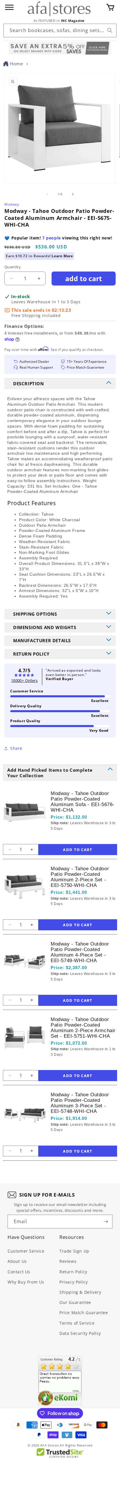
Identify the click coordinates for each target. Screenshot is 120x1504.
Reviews (67, 1261)
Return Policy (73, 1271)
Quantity (12, 266)
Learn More (62, 255)
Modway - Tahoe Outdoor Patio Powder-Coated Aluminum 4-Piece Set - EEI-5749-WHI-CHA (80, 952)
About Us (17, 1261)
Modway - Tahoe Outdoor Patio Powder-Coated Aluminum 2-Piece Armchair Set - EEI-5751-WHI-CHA (83, 1028)
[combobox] (60, 30)
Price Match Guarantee (83, 1312)
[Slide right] (72, 194)
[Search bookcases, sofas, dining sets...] (109, 30)
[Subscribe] (105, 1221)
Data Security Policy (80, 1333)
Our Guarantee (75, 1302)
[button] (110, 7)
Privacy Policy (73, 1282)
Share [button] (16, 748)
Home (16, 63)
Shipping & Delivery (80, 1292)
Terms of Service (77, 1323)
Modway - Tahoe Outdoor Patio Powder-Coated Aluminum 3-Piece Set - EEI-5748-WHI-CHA (80, 1103)
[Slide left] (47, 194)
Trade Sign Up (74, 1251)
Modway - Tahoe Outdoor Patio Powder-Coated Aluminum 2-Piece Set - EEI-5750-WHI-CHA (80, 877)
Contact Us (19, 1271)
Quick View (82, 838)
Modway (11, 204)
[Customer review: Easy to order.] (60, 1380)
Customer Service (26, 1251)
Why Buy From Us (26, 1282)
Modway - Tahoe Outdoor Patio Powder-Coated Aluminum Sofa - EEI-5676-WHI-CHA (82, 802)
